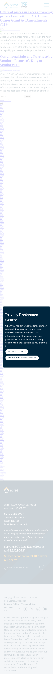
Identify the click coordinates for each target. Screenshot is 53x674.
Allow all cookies (17, 352)
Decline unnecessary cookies (22, 358)
